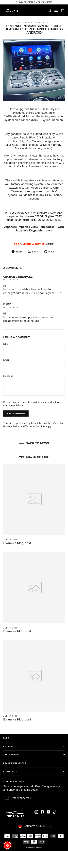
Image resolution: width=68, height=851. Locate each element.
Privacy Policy (11, 426)
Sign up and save (13, 781)
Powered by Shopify (34, 847)
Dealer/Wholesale (14, 763)
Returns (8, 746)
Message (8, 376)
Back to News (37, 443)
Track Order (11, 755)
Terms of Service (35, 426)
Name (6, 343)
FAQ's (6, 738)
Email (6, 359)
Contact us (10, 771)
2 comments (25, 22)
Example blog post (17, 543)
